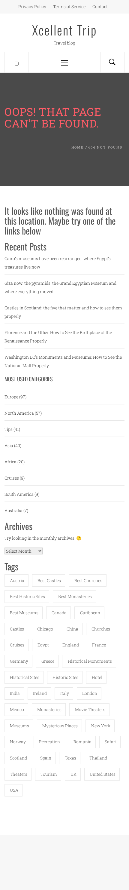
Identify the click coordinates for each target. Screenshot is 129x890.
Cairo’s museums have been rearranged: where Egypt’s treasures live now (57, 263)
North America (19, 413)
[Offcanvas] (17, 62)
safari (110, 741)
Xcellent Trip (64, 29)
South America (19, 494)
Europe (11, 397)
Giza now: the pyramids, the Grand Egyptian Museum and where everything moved (60, 287)
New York (100, 726)
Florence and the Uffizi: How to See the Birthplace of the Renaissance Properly (58, 337)
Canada (59, 612)
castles (17, 629)
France (99, 645)
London (89, 693)
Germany (19, 661)
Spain (45, 758)
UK (73, 774)
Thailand (98, 758)
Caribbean (90, 612)
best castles (49, 580)
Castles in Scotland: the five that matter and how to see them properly (63, 312)
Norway (18, 741)
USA (14, 790)
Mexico (17, 709)
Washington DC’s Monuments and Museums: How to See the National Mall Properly (63, 361)
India (15, 693)
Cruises (11, 478)
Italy (64, 693)
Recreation (49, 741)
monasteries (49, 709)
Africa (10, 462)
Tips (8, 429)
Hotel (97, 677)
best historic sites (27, 596)
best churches (88, 580)
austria (17, 580)
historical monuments (90, 661)
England (70, 645)
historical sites (24, 677)
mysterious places (60, 726)
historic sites (65, 677)
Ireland (40, 693)
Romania (83, 741)
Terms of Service (69, 6)
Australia (13, 510)
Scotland (18, 758)
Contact (100, 6)
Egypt (43, 645)
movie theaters (90, 709)
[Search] (112, 62)
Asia (8, 445)
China (72, 629)
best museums (24, 612)
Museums (19, 726)
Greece (47, 661)
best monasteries (75, 596)
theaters (18, 774)
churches (101, 629)
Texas (70, 758)
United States (103, 774)
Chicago (45, 629)
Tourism (48, 774)
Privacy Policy (32, 6)
